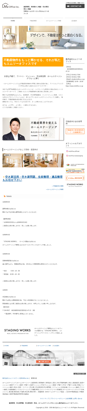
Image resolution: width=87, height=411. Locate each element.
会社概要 (69, 398)
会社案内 (74, 21)
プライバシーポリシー (57, 398)
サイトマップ (44, 398)
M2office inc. (25, 378)
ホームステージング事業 (53, 21)
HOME (13, 21)
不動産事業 (33, 21)
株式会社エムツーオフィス (11, 378)
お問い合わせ (77, 398)
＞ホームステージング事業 (54, 189)
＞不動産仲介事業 (57, 186)
